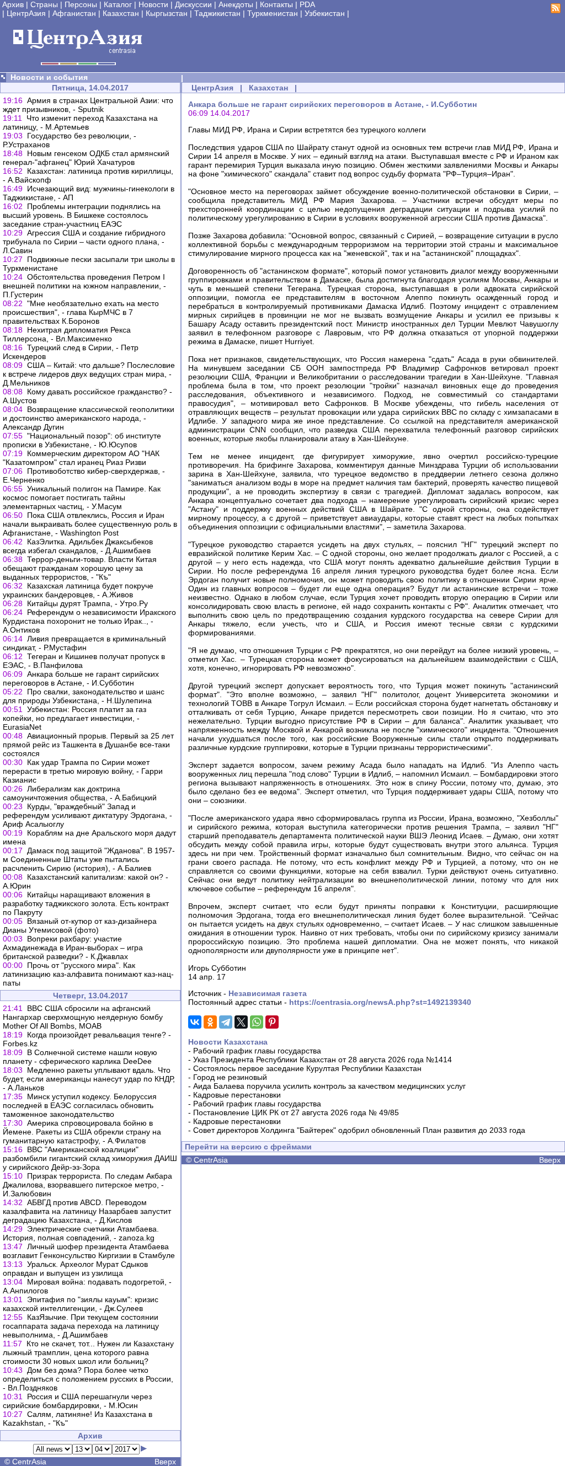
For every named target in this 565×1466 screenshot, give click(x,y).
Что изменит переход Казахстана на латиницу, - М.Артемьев (80, 122)
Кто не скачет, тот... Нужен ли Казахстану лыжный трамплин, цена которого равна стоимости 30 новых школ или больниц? (88, 1352)
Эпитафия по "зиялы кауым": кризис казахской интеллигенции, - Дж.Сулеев (80, 1304)
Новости (153, 4)
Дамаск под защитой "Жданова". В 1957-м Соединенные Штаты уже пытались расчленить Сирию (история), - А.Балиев (89, 859)
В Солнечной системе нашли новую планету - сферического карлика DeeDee (80, 1057)
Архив (13, 4)
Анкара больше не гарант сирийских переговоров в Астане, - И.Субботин (81, 678)
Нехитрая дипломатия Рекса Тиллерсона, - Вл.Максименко (67, 334)
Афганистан (74, 13)
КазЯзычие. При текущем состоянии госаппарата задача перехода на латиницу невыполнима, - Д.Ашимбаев (81, 1326)
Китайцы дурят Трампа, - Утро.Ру (87, 603)
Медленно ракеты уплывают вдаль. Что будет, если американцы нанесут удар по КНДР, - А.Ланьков (89, 1079)
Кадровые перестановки (237, 1094)
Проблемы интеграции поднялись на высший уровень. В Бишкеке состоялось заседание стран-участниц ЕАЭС (82, 215)
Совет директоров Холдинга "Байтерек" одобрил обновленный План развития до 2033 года (359, 1130)
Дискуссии (193, 4)
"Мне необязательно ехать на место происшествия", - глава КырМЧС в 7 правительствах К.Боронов (81, 312)
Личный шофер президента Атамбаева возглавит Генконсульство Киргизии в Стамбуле (89, 1251)
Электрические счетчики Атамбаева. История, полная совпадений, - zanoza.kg (81, 1233)
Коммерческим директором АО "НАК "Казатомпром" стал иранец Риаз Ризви (81, 458)
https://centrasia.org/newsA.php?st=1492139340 (380, 1002)
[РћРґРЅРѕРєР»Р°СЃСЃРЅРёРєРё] (210, 1022)
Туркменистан (272, 13)
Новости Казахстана (228, 1041)
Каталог (118, 4)
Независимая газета (267, 993)
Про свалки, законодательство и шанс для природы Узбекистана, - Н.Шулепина (83, 696)
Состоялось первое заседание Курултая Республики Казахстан (307, 1068)
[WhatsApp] (256, 1022)
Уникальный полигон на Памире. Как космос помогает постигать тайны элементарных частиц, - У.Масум (82, 497)
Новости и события (49, 77)
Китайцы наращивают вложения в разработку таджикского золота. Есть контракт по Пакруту (86, 903)
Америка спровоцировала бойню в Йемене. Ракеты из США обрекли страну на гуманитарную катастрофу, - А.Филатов (82, 1132)
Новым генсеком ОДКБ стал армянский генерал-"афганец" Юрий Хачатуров (86, 158)
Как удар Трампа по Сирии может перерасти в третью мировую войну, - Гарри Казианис (83, 771)
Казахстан (121, 13)
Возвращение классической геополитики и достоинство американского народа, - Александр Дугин (88, 418)
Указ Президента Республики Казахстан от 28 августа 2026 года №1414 (322, 1059)
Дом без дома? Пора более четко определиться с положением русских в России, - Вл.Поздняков (88, 1379)
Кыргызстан (167, 13)
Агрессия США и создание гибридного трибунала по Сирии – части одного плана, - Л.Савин (84, 241)
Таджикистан (217, 13)
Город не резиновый (230, 1077)
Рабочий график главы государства (257, 1050)
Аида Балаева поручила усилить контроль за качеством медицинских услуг (329, 1086)
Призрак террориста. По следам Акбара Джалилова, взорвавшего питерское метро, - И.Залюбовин (87, 1184)
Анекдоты (235, 4)
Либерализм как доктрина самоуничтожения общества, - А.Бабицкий (80, 793)
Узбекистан (325, 13)
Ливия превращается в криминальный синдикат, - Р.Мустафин (84, 643)
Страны (44, 4)
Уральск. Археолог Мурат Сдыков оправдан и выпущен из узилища (75, 1268)
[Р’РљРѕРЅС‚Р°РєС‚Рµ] (194, 1022)
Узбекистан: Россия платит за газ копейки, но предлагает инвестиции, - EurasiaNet (74, 718)
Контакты (276, 4)
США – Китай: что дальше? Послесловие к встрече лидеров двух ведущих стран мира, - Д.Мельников (89, 374)
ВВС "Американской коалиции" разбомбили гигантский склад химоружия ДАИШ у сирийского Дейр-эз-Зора (90, 1158)
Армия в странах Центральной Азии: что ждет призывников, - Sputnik (88, 105)
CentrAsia (29, 1461)
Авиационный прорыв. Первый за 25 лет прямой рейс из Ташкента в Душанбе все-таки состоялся (88, 744)
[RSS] (556, 10)
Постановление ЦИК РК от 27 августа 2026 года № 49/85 (296, 1112)
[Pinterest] (272, 1022)
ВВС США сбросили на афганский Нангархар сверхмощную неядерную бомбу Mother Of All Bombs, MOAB (83, 1017)
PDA (307, 4)
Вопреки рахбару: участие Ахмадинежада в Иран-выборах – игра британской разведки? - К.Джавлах (73, 947)
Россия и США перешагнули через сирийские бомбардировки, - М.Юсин (77, 1401)
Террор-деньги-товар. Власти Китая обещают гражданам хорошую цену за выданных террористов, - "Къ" (80, 568)
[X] (241, 1022)
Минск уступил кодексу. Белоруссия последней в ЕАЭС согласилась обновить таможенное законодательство (80, 1105)
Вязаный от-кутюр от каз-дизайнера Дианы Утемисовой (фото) (80, 925)
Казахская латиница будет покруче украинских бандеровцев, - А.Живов (78, 590)
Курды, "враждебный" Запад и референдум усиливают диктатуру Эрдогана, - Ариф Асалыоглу (87, 815)
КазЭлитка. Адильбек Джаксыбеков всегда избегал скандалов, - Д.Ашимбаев (78, 546)
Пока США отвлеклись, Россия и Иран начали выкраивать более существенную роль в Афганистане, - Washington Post (90, 524)
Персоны (81, 4)
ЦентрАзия (26, 13)
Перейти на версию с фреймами (248, 1146)
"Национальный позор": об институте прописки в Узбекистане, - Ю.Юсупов (82, 440)
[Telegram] (225, 1022)
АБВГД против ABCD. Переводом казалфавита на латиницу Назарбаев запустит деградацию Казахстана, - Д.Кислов (87, 1211)
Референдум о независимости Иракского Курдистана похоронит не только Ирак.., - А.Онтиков (89, 621)
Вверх (165, 1461)
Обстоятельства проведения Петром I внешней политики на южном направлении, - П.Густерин (84, 285)
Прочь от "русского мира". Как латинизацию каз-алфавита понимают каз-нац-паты (88, 974)
